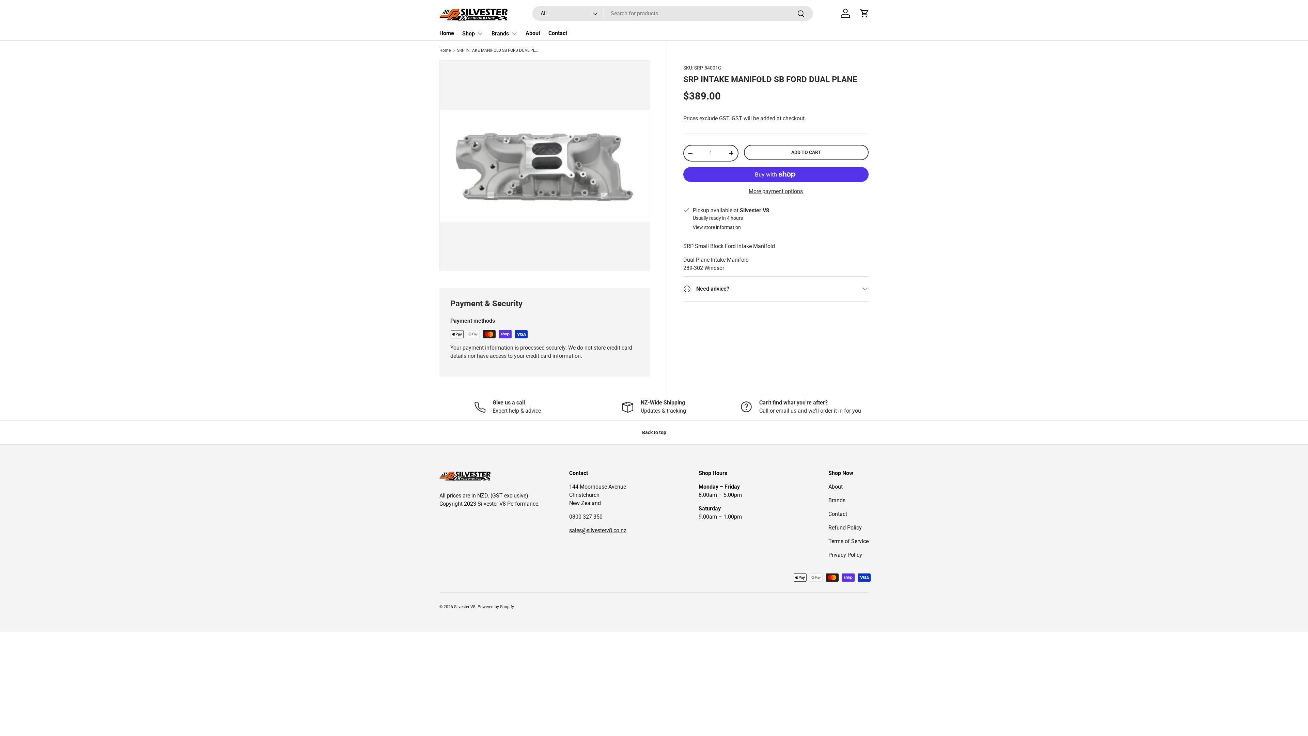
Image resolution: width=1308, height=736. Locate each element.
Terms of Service (848, 541)
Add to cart (806, 152)
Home (446, 33)
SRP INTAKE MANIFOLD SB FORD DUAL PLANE (498, 50)
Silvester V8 (465, 606)
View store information (717, 227)
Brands (500, 33)
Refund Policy (845, 527)
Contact (557, 33)
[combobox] (672, 13)
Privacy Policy (845, 555)
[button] (864, 13)
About (533, 33)
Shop (468, 33)
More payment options (776, 191)
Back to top (654, 432)
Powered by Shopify (496, 606)
